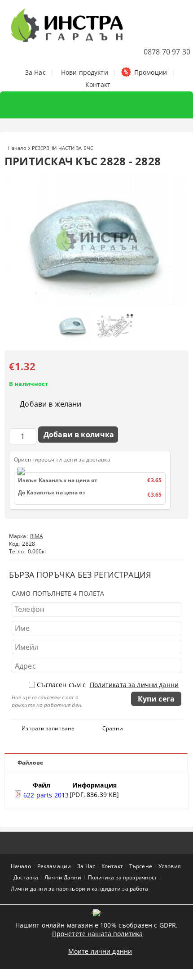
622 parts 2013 (45, 795)
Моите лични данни (100, 951)
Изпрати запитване (48, 728)
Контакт (97, 84)
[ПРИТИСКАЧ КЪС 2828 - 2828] (96, 303)
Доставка (25, 877)
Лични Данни (62, 877)
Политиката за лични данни (134, 684)
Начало (17, 148)
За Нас (35, 72)
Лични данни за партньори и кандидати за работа (80, 888)
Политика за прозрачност (123, 877)
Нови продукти (84, 72)
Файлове (30, 762)
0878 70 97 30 (167, 52)
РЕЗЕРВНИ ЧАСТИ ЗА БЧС (62, 148)
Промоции (150, 72)
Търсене (140, 866)
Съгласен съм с (108, 684)
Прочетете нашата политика (97, 933)
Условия (169, 866)
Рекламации (54, 866)
